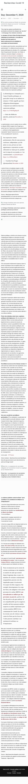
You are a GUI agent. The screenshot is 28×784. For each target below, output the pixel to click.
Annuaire (19, 772)
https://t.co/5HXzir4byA (10, 157)
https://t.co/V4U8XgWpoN (11, 110)
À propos (9, 772)
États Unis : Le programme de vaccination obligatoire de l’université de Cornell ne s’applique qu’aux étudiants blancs (13, 475)
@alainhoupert (18, 154)
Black (4, 512)
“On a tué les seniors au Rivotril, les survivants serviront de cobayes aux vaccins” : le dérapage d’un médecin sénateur (13, 31)
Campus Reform (5, 562)
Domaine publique (14, 769)
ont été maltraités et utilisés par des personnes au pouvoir (13, 594)
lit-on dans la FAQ (10, 545)
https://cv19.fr (6, 769)
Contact (14, 772)
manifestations (20, 510)
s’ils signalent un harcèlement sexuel (11, 713)
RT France (11, 455)
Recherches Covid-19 (14, 3)
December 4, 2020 (18, 163)
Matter (11, 512)
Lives (7, 512)
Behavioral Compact (17, 540)
